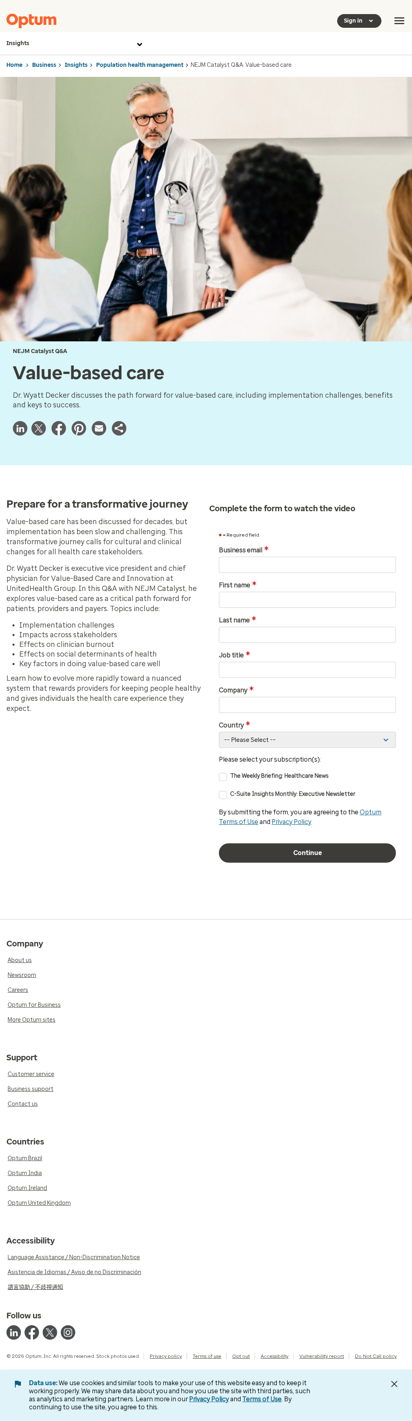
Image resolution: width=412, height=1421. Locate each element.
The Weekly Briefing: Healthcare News (279, 775)
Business (44, 65)
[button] (119, 428)
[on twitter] (50, 1332)
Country (234, 725)
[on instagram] (68, 1332)
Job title (234, 655)
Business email (244, 550)
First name (238, 585)
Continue (307, 853)
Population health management (139, 65)
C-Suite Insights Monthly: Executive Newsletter (292, 794)
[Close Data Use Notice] (394, 1384)
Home (14, 65)
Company (236, 690)
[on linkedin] (13, 1332)
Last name (237, 620)
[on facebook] (32, 1332)
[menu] (399, 21)
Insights (17, 43)
